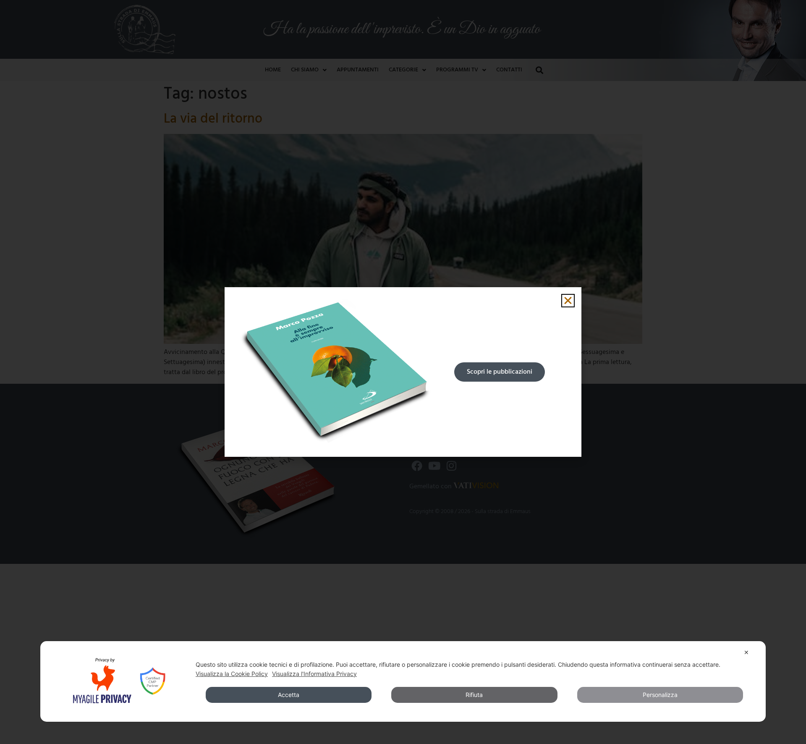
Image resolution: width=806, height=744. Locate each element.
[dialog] (403, 681)
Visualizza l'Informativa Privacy (314, 673)
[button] (568, 301)
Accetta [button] (288, 694)
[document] (403, 372)
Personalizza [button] (660, 694)
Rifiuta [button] (474, 694)
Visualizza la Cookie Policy (232, 673)
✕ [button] (746, 652)
